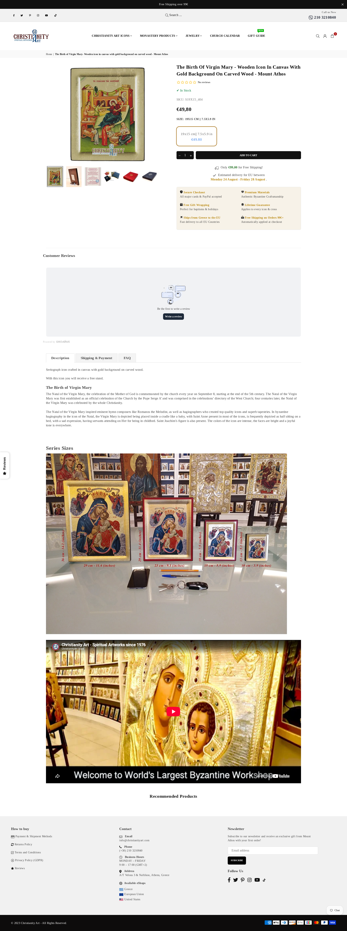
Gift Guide (256, 33)
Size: (196, 119)
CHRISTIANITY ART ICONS (111, 35)
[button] (332, 36)
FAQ (127, 358)
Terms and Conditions (28, 852)
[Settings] (325, 36)
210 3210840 (324, 17)
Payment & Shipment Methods (33, 836)
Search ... (175, 15)
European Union (134, 894)
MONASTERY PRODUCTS (157, 35)
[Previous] (51, 113)
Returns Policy (23, 844)
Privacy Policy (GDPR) (29, 860)
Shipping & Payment (96, 358)
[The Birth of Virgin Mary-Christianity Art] (55, 176)
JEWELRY (193, 35)
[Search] (317, 36)
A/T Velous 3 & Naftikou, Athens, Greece (144, 875)
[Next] (164, 113)
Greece (128, 889)
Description (60, 358)
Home (49, 54)
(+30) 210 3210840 (130, 850)
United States (132, 899)
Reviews (20, 868)
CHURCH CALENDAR (225, 35)
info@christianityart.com (134, 840)
